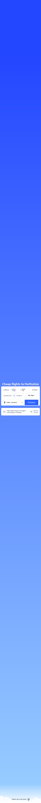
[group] (8, 395)
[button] (37, 2)
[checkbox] (34, 389)
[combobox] (8, 395)
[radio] (6, 389)
